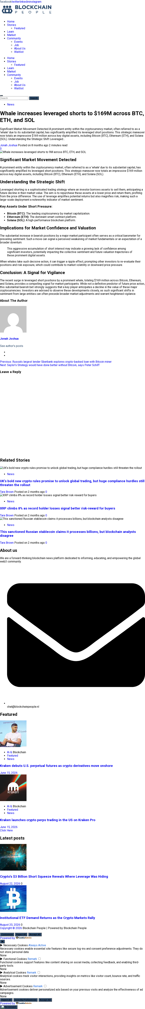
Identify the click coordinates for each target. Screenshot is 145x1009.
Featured (19, 28)
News (10, 104)
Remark (32, 959)
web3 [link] (3, 561)
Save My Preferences (25, 1000)
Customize (7, 934)
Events (18, 41)
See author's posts (11, 346)
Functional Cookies (15, 959)
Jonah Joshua (9, 145)
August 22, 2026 (10, 883)
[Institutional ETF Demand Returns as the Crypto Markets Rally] (13, 911)
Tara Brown (7, 492)
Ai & (10, 752)
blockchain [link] (57, 220)
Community (14, 38)
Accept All (35, 934)
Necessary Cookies (15, 945)
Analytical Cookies (14, 972)
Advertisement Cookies (18, 986)
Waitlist (19, 52)
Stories (11, 25)
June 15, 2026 (9, 772)
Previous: (56, 361)
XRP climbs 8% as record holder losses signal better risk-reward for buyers (57, 508)
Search (34, 98)
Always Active (37, 945)
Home (10, 21)
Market (11, 35)
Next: (50, 365)
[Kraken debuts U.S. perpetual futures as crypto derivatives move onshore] (13, 746)
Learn (10, 31)
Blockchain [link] (19, 752)
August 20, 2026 (10, 924)
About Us (19, 48)
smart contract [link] (56, 217)
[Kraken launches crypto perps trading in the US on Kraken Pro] (13, 800)
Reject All (21, 934)
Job (16, 45)
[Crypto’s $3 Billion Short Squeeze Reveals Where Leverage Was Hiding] (13, 869)
